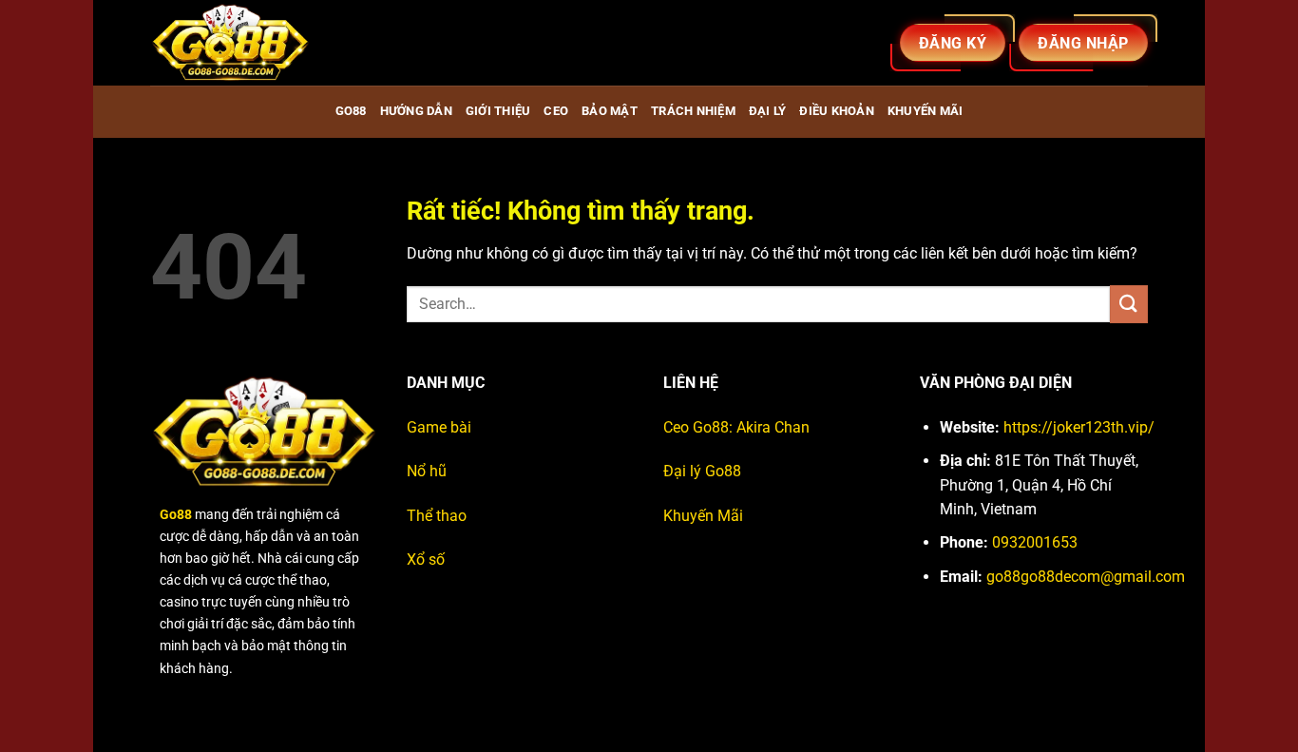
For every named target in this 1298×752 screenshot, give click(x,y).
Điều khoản (836, 111)
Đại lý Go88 (702, 471)
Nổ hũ (427, 471)
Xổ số (426, 559)
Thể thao (437, 516)
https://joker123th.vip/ (1079, 427)
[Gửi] (1129, 303)
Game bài (439, 427)
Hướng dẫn (416, 111)
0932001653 (1035, 542)
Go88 (351, 111)
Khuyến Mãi (703, 516)
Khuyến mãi (926, 111)
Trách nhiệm (693, 111)
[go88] (245, 43)
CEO (556, 111)
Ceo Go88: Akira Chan (736, 427)
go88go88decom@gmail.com (1085, 577)
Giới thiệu (498, 111)
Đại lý (768, 111)
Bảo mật (610, 111)
